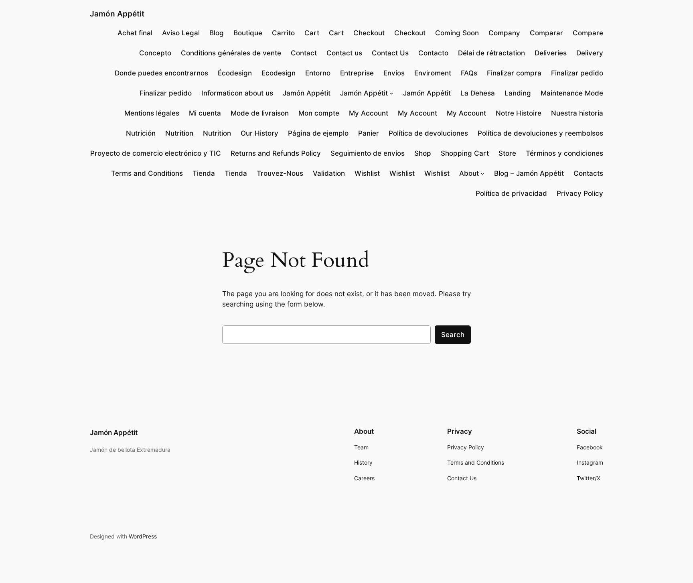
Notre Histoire (518, 113)
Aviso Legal (181, 33)
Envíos (394, 73)
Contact (304, 53)
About (469, 173)
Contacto (433, 53)
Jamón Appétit (117, 13)
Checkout (369, 33)
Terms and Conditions (147, 173)
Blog (216, 33)
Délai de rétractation (491, 53)
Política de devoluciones (428, 133)
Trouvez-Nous (280, 173)
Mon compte (318, 113)
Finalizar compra (514, 73)
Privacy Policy (580, 193)
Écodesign (235, 73)
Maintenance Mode (572, 93)
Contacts (588, 173)
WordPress (143, 536)
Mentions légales (151, 113)
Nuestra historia (577, 113)
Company (504, 33)
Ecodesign (278, 73)
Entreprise (357, 73)
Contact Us (390, 53)
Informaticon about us (237, 93)
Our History (259, 133)
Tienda (203, 173)
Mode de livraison (260, 113)
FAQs (469, 73)
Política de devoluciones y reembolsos (540, 133)
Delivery (589, 53)
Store (507, 153)
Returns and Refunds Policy (276, 153)
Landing (518, 93)
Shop (422, 153)
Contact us (344, 53)
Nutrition (179, 133)
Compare (588, 33)
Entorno (317, 73)
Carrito (283, 33)
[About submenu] (482, 173)
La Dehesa (477, 93)
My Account (368, 113)
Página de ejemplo (318, 133)
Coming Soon (457, 33)
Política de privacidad (511, 193)
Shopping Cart (465, 153)
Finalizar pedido (577, 73)
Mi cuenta (205, 113)
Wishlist (367, 173)
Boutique (247, 33)
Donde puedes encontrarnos (161, 73)
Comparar (546, 33)
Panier (368, 133)
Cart (311, 33)
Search (452, 335)
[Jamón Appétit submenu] (391, 93)
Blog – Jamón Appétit (529, 173)
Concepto (155, 53)
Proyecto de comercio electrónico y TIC (155, 153)
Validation (329, 173)
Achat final (135, 33)
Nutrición (141, 133)
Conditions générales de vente (231, 53)
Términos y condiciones (564, 153)
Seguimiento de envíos (367, 153)
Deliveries (551, 53)
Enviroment (432, 73)
